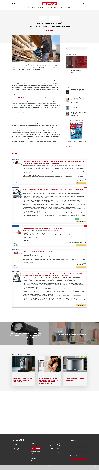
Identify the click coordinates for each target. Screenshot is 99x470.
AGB (32, 453)
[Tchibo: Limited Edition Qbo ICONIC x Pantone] (74, 333)
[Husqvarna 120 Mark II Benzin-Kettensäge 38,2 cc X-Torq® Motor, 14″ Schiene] (17, 232)
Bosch (18, 153)
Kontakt (32, 443)
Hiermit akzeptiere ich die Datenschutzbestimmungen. (76, 456)
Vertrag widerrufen (36, 448)
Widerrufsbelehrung (35, 451)
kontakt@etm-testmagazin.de (21, 449)
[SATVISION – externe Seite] (76, 139)
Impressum (33, 458)
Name (71, 443)
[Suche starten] (85, 48)
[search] (80, 3)
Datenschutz (34, 456)
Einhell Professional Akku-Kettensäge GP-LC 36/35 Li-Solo (37, 251)
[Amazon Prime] (84, 180)
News (14, 373)
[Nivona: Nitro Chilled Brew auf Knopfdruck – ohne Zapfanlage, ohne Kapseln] (23, 371)
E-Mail (71, 449)
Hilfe (32, 445)
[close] (49, 465)
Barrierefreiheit (34, 460)
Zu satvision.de (69, 146)
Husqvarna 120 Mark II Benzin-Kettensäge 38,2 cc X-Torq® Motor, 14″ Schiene (42, 228)
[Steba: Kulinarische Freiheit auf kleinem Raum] (75, 371)
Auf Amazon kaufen (81, 182)
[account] (83, 3)
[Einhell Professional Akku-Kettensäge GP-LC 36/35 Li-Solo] (17, 253)
